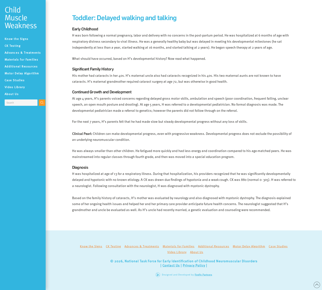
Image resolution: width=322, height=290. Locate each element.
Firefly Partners (203, 274)
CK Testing (113, 246)
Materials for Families (179, 246)
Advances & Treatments (141, 246)
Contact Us (171, 265)
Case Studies (278, 246)
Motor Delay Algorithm (249, 246)
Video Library (177, 252)
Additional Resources (213, 246)
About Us (196, 252)
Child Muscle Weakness (21, 17)
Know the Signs (91, 246)
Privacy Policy (194, 265)
